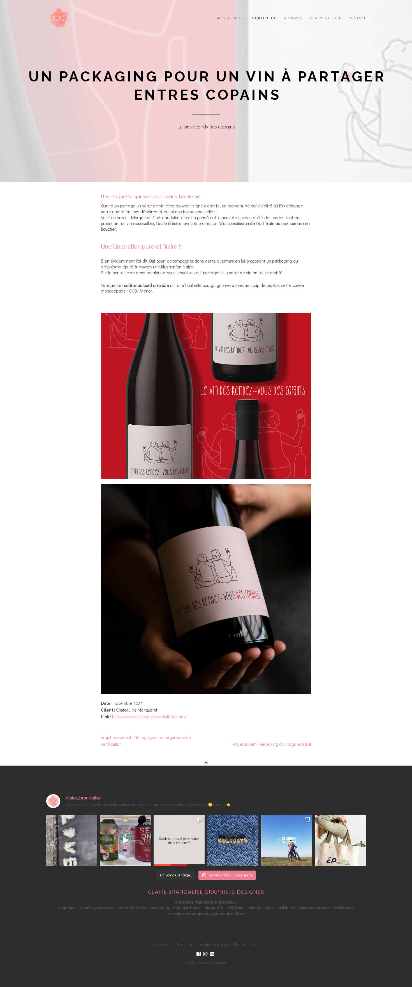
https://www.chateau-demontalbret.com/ (149, 717)
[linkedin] (212, 954)
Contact (357, 18)
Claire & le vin (325, 18)
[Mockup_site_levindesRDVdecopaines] (206, 396)
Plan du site (244, 944)
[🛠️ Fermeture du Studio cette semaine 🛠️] (232, 840)
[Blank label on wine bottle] (206, 589)
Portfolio (264, 18)
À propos (293, 18)
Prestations (228, 18)
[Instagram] (205, 954)
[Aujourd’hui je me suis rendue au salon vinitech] (125, 840)
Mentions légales (214, 944)
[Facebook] (198, 954)
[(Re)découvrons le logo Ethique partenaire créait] (340, 840)
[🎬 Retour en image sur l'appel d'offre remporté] (286, 840)
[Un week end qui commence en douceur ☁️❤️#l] (71, 840)
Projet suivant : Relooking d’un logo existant (272, 744)
